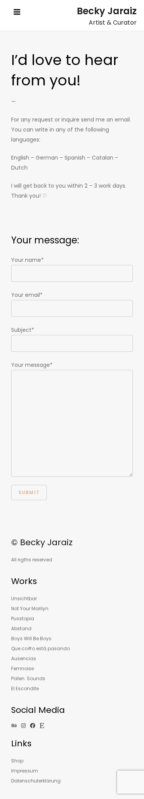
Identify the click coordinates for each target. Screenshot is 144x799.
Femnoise (22, 668)
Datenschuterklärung (36, 780)
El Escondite (25, 688)
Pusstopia (22, 618)
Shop (17, 760)
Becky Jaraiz (107, 11)
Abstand (21, 628)
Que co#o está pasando (40, 648)
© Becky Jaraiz (42, 542)
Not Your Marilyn (29, 608)
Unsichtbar (24, 598)
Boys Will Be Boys (31, 638)
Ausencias (23, 658)
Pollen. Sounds (28, 678)
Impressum (24, 770)
